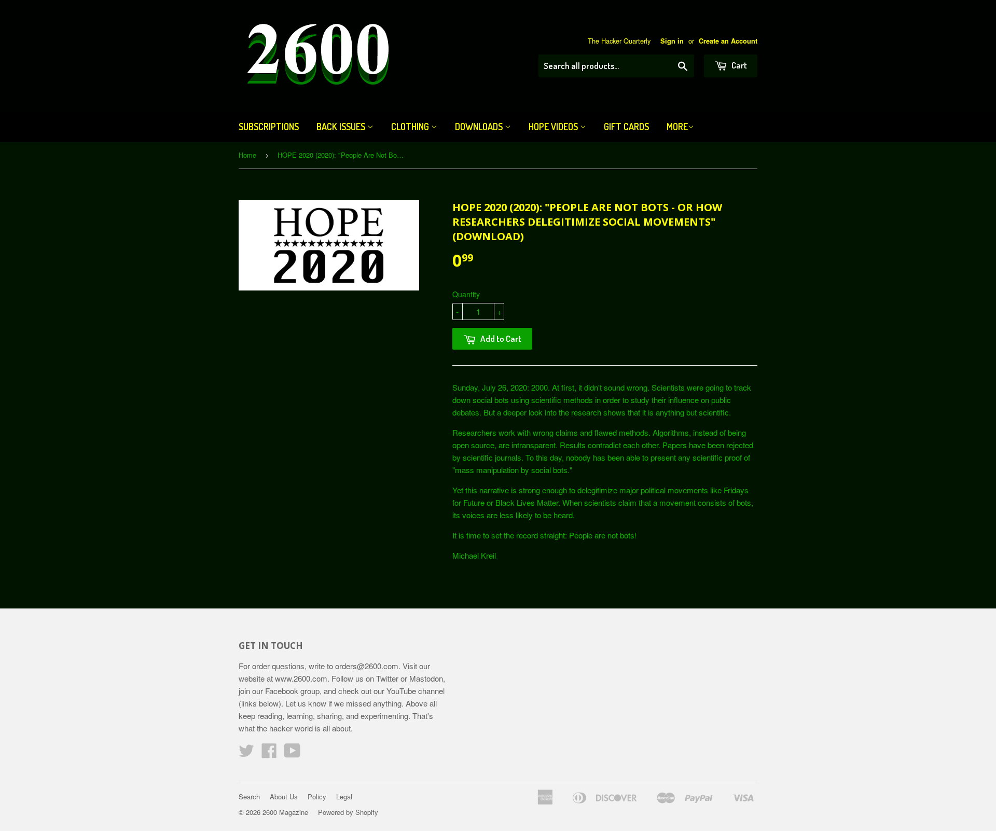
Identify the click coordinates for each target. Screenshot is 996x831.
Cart (738, 65)
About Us (284, 796)
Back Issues (341, 126)
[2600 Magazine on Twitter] (246, 753)
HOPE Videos (554, 126)
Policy (317, 796)
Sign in (672, 41)
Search (249, 796)
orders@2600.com (366, 665)
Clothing (411, 126)
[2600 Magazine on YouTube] (292, 753)
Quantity (466, 294)
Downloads (480, 126)
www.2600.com (301, 678)
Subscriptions (269, 126)
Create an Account (728, 41)
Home (247, 155)
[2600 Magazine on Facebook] (269, 753)
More (677, 126)
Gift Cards (626, 126)
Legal (344, 796)
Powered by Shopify (348, 812)
